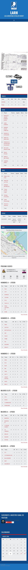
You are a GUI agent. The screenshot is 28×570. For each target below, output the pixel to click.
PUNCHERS (7, 405)
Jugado (18, 112)
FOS (5, 362)
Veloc (6, 324)
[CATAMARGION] (4, 271)
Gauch (6, 336)
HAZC (6, 381)
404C (6, 360)
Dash (6, 365)
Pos (2, 286)
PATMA (6, 439)
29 (21, 553)
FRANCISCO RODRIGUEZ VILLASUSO (7, 143)
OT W (21, 286)
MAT (6, 461)
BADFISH (7, 418)
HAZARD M (7, 463)
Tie (18, 286)
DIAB (6, 311)
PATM (6, 399)
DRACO (6, 347)
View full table (24, 314)
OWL (6, 371)
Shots (22, 112)
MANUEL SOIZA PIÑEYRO (6, 129)
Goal (26, 112)
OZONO (3, 102)
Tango (2, 104)
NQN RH (6, 437)
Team (6, 286)
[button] (14, 241)
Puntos (13, 112)
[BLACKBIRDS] (24, 271)
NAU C (6, 384)
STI (5, 452)
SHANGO (7, 294)
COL (6, 397)
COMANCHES (8, 402)
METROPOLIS (8, 330)
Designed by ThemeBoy (5, 565)
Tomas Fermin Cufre (5, 191)
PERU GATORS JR (7, 307)
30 (24, 553)
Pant (6, 289)
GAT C (6, 374)
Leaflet (16, 254)
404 (5, 333)
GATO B (6, 327)
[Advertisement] (14, 36)
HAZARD (7, 344)
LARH (14, 12)
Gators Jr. (7, 303)
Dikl (5, 368)
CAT (6, 291)
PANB (6, 338)
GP (11, 286)
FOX (6, 300)
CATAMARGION (8, 455)
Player (5, 112)
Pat (5, 341)
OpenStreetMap (22, 254)
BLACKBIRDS (8, 458)
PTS (25, 286)
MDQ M (6, 434)
